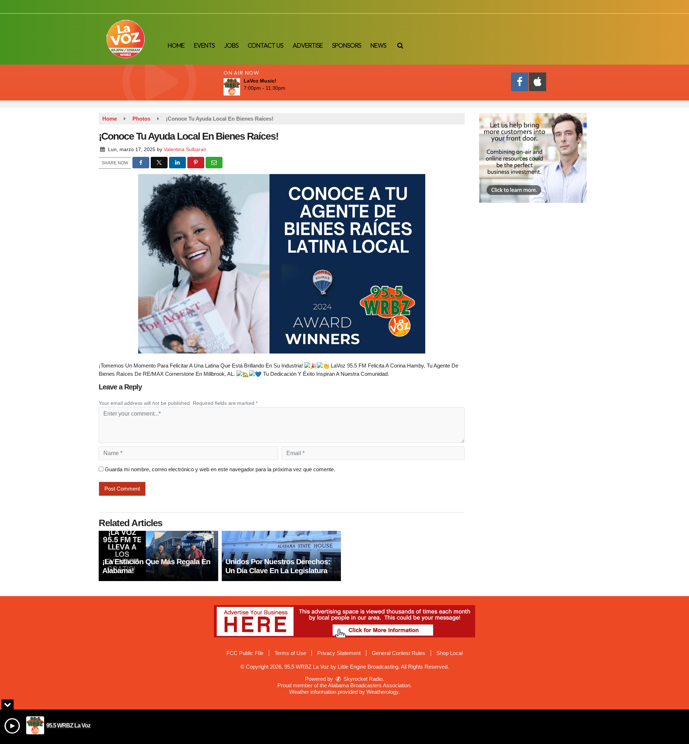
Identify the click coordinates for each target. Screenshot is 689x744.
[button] (399, 45)
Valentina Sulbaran (185, 149)
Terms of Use (290, 653)
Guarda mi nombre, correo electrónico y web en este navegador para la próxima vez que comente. (220, 469)
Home (176, 45)
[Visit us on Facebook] (519, 82)
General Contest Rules (398, 653)
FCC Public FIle (244, 653)
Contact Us (265, 45)
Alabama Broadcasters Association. (370, 685)
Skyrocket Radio (362, 679)
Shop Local (449, 653)
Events (204, 45)
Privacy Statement (339, 653)
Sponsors (346, 45)
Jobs (231, 45)
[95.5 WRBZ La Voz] (131, 39)
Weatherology (382, 692)
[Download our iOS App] (537, 82)
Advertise (307, 45)
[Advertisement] (533, 158)
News (378, 45)
